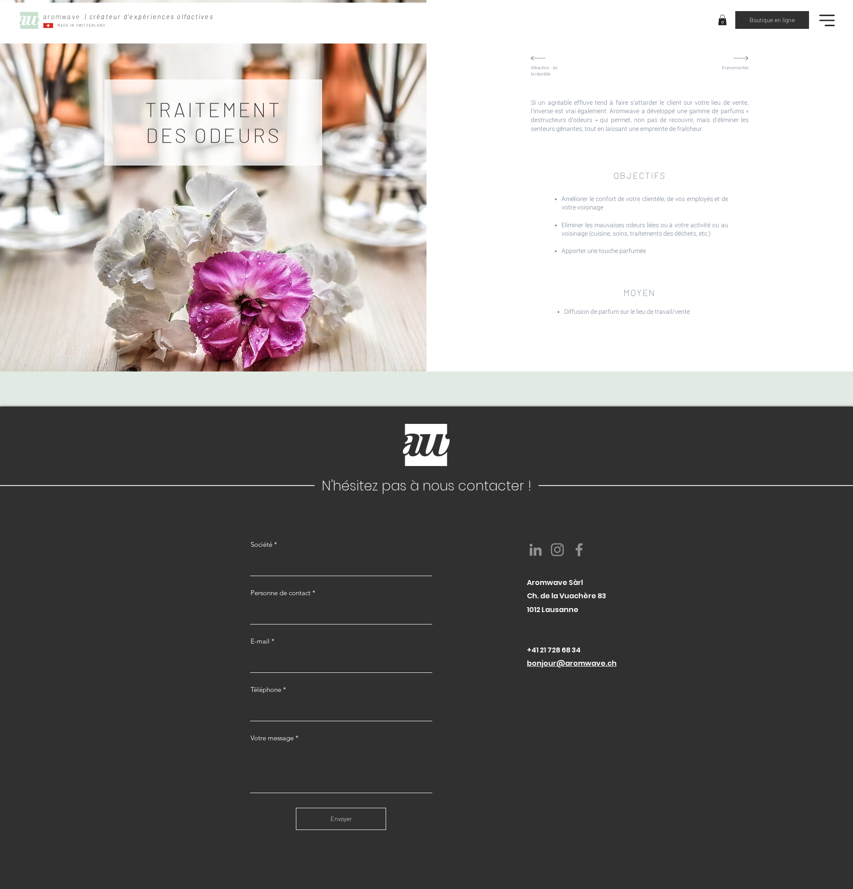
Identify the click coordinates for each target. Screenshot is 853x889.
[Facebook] (579, 549)
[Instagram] (557, 549)
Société (261, 544)
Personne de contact (281, 592)
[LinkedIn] (535, 549)
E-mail (260, 641)
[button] (722, 20)
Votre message (272, 738)
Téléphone (266, 689)
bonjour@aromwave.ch (572, 663)
